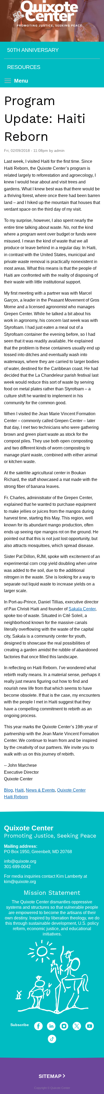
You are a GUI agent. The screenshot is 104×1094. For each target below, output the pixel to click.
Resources (23, 67)
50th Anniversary (33, 50)
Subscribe (19, 1025)
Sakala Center (82, 609)
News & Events (40, 790)
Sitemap (50, 1076)
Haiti (19, 790)
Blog (8, 790)
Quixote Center (71, 790)
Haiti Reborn (16, 797)
